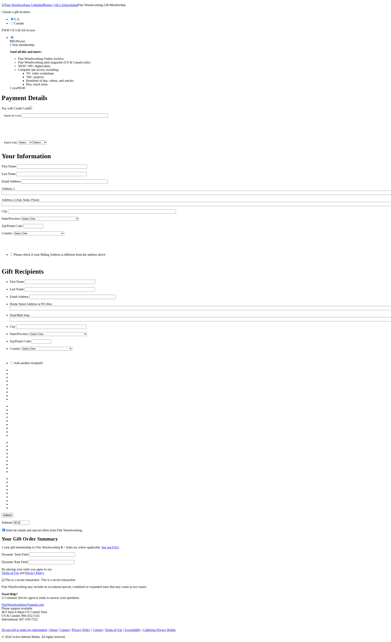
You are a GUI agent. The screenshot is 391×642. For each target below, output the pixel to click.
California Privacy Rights (159, 630)
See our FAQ (110, 547)
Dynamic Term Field (15, 554)
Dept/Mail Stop (20, 315)
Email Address (11, 181)
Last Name (9, 174)
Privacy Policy (34, 573)
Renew (48, 5)
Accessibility (132, 630)
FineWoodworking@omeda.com (23, 604)
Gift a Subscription (66, 5)
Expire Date (10, 142)
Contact (65, 630)
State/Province (11, 218)
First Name (9, 166)
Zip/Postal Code (12, 226)
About (53, 630)
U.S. (17, 19)
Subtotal (7, 522)
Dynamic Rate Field (14, 562)
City (4, 211)
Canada (19, 23)
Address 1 (8, 188)
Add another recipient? (28, 363)
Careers (98, 630)
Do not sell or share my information (24, 630)
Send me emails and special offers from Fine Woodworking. (44, 530)
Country (7, 233)
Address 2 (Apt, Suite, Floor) (20, 200)
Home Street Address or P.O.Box (31, 304)
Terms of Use (10, 573)
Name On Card (12, 115)
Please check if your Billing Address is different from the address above (59, 254)
